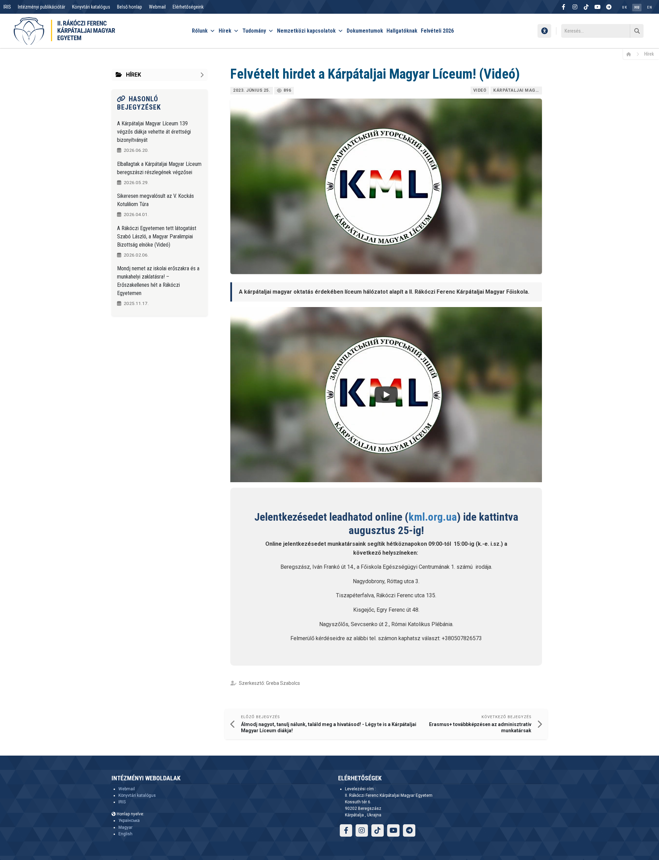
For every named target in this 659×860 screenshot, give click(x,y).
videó (480, 90)
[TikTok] (586, 7)
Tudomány (254, 30)
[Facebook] (563, 7)
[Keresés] (637, 31)
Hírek (225, 30)
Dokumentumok (365, 30)
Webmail (157, 7)
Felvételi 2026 (437, 30)
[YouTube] (597, 7)
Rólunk (200, 30)
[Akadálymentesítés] (544, 31)
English (125, 833)
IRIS (7, 7)
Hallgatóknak (401, 30)
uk (624, 7)
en (649, 7)
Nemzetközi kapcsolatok (306, 30)
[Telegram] (609, 7)
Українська (129, 820)
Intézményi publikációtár (41, 7)
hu (636, 7)
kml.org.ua (432, 516)
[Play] (386, 394)
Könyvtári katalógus (91, 7)
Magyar (125, 827)
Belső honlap (129, 7)
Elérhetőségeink (188, 7)
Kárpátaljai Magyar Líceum (517, 90)
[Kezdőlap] (631, 54)
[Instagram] (575, 7)
